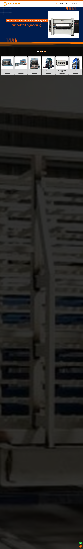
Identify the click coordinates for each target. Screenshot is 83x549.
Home (57, 3)
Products (67, 3)
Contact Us (74, 3)
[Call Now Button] (80, 546)
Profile (61, 3)
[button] (67, 4)
